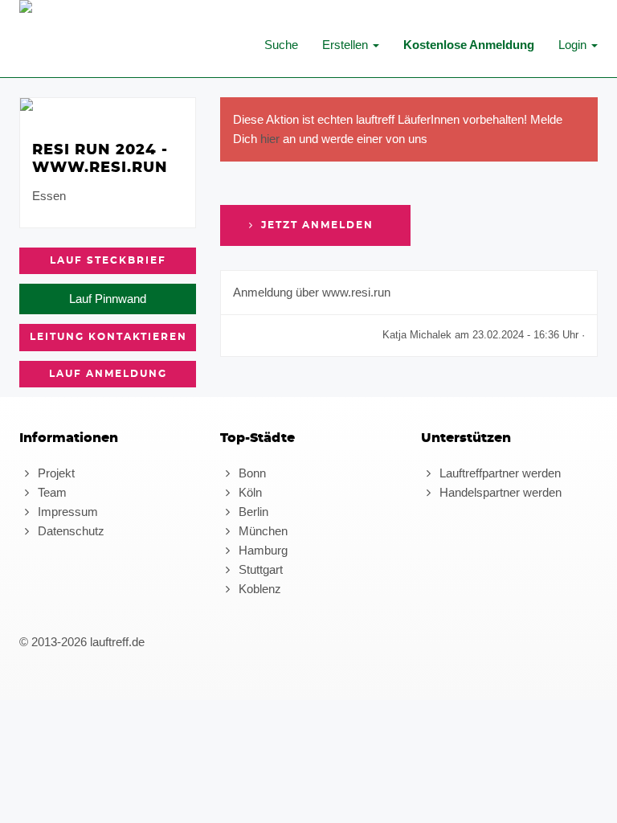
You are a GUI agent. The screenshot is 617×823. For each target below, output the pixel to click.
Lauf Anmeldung (108, 374)
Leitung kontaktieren (108, 337)
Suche (281, 44)
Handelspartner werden (499, 492)
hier (270, 138)
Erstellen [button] (346, 44)
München (261, 531)
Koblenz (258, 589)
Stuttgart (259, 569)
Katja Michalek (417, 335)
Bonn (250, 473)
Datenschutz (69, 531)
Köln (248, 492)
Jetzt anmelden (315, 225)
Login (574, 44)
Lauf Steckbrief (108, 260)
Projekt (55, 473)
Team (51, 492)
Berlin (251, 511)
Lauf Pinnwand (107, 298)
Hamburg (261, 550)
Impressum (66, 511)
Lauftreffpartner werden (498, 473)
